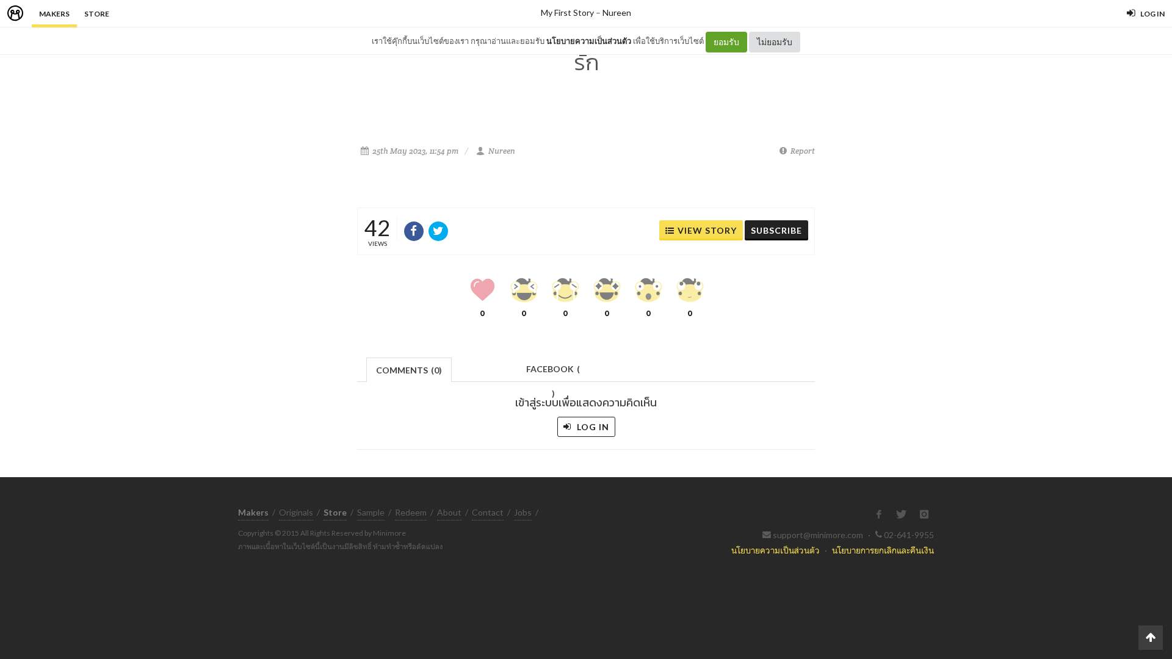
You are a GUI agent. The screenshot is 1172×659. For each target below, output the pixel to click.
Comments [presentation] (409, 370)
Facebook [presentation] (553, 372)
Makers (54, 13)
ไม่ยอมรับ (774, 42)
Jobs (523, 512)
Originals (296, 512)
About (449, 512)
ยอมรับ (726, 42)
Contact (488, 512)
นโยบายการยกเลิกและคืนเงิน (883, 550)
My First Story (567, 12)
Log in (591, 427)
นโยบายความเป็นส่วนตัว (588, 41)
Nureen (616, 12)
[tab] (409, 368)
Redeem (411, 512)
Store (96, 13)
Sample (371, 512)
